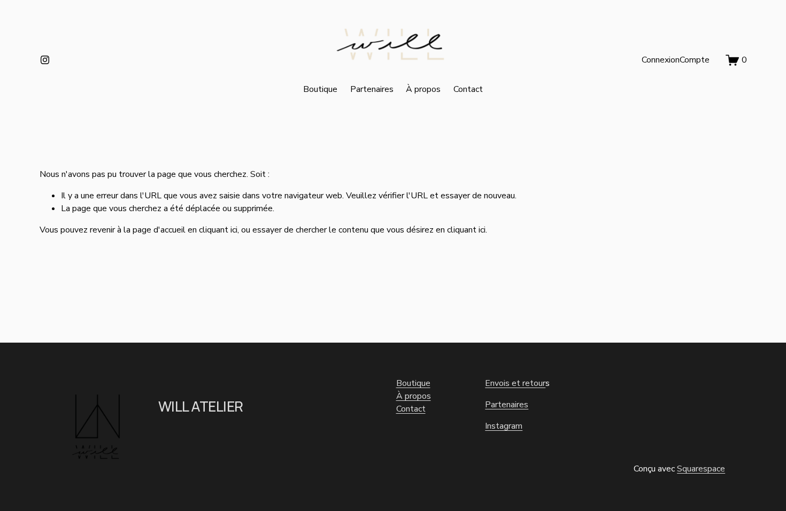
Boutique (320, 89)
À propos (423, 89)
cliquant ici (218, 230)
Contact (468, 89)
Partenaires (372, 89)
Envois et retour (515, 383)
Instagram (503, 426)
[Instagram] (45, 60)
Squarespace (701, 469)
